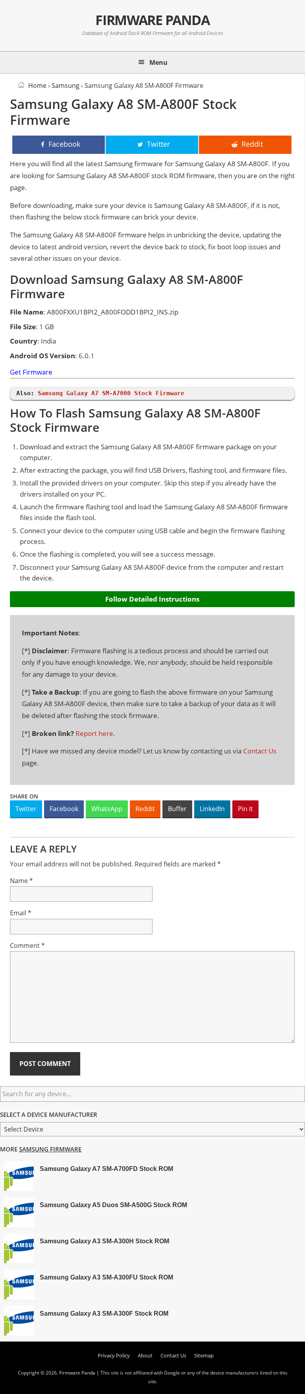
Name (21, 880)
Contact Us (259, 750)
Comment (27, 945)
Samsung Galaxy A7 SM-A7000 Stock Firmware (111, 393)
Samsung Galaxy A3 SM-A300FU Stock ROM (106, 1277)
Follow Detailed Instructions (152, 599)
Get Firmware (31, 372)
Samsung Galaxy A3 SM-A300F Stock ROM (104, 1313)
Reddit (145, 808)
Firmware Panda (152, 20)
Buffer (177, 808)
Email (20, 913)
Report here (94, 733)
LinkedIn (212, 808)
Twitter (26, 808)
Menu (158, 62)
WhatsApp (106, 808)
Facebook (64, 808)
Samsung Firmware (50, 1149)
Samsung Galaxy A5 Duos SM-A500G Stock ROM (113, 1205)
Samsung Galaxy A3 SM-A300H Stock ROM (104, 1241)
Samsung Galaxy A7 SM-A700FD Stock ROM (106, 1168)
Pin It (245, 808)
